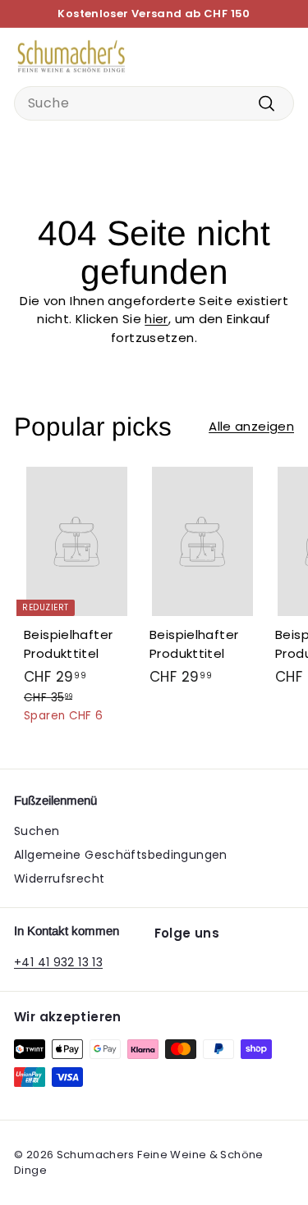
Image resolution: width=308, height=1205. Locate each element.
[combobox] (154, 103)
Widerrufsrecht (59, 878)
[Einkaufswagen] (281, 56)
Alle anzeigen (251, 426)
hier (156, 318)
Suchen (36, 831)
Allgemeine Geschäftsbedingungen (121, 855)
